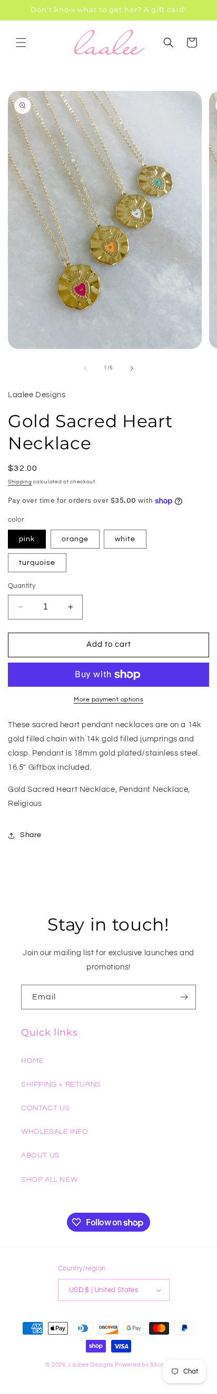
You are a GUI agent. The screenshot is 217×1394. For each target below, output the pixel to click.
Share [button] (31, 835)
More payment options (108, 699)
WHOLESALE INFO (54, 1131)
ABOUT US (40, 1155)
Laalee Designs (90, 1365)
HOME (32, 1061)
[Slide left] (85, 368)
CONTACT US (45, 1108)
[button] (21, 42)
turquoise (37, 562)
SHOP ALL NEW (49, 1179)
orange (75, 539)
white (125, 539)
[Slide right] (131, 368)
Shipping (20, 481)
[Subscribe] (183, 997)
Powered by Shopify (143, 1365)
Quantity (21, 586)
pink (27, 539)
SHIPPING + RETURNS (61, 1084)
